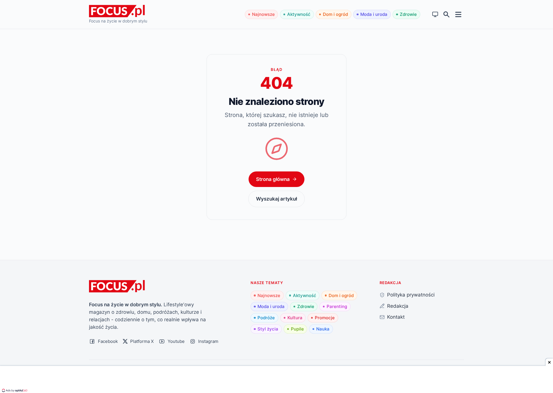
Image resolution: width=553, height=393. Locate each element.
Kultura (294, 317)
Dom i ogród (335, 14)
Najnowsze (263, 14)
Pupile (297, 329)
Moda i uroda (373, 14)
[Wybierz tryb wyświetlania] (435, 15)
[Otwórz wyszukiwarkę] (447, 15)
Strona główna (273, 179)
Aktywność (298, 14)
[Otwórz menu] (458, 14)
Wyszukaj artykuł (276, 199)
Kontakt (396, 317)
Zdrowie (408, 14)
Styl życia (267, 329)
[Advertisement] (276, 380)
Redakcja (397, 306)
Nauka (322, 329)
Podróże (266, 317)
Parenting (337, 306)
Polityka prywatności (411, 295)
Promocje (325, 317)
